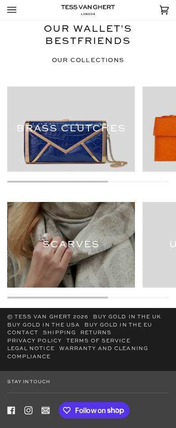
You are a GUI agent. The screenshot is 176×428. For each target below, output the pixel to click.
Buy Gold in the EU (118, 325)
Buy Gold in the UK (127, 317)
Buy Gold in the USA (43, 325)
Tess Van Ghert (42, 317)
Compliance (29, 357)
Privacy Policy (34, 341)
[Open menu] (20, 10)
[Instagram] (28, 410)
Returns (95, 333)
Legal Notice (31, 348)
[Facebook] (11, 410)
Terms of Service (98, 341)
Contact (22, 333)
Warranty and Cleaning (103, 348)
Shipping (59, 333)
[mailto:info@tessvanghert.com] (46, 410)
